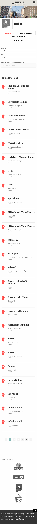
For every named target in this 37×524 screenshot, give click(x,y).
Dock (10, 170)
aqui (24, 519)
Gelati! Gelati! (15, 407)
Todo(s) (3, 50)
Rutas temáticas (18, 37)
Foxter (11, 338)
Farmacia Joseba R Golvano (17, 282)
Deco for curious (16, 115)
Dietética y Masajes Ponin (21, 156)
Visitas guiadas (26, 33)
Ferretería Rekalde (18, 310)
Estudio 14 (13, 239)
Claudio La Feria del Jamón (18, 86)
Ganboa (11, 366)
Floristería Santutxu (18, 324)
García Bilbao (15, 379)
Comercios (9, 33)
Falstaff (11, 267)
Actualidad (18, 40)
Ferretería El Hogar (18, 297)
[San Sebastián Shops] (18, 498)
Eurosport (13, 253)
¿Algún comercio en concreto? (13, 62)
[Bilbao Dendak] (18, 488)
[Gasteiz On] (18, 477)
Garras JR (13, 393)
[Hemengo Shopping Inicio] (18, 2)
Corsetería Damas (17, 101)
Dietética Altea (15, 143)
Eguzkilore (13, 198)
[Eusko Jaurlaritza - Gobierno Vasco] (18, 466)
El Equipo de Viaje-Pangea (21, 212)
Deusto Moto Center (18, 129)
